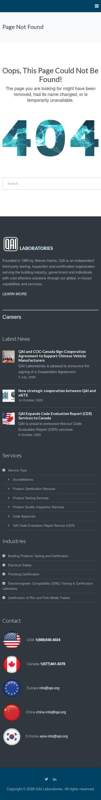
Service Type (17, 470)
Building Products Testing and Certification (38, 555)
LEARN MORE (14, 293)
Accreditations (23, 479)
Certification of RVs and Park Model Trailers (39, 597)
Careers (11, 316)
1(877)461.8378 (52, 663)
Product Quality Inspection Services (38, 507)
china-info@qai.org (51, 711)
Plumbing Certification (23, 574)
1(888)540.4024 (47, 639)
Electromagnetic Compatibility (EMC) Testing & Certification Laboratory (47, 586)
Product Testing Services (31, 498)
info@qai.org (49, 687)
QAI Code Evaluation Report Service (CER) (44, 525)
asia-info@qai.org (54, 735)
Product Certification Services (34, 488)
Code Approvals (24, 516)
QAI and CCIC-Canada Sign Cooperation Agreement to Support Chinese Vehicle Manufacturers (52, 355)
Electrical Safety (20, 565)
